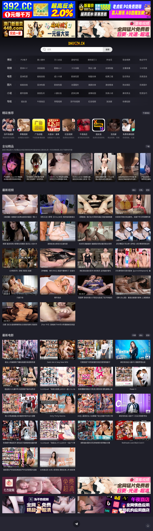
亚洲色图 (41, 85)
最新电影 (8, 335)
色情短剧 (126, 101)
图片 (9, 84)
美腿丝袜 (92, 85)
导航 (9, 101)
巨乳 (141, 190)
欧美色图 (58, 85)
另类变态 (143, 76)
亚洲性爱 (24, 76)
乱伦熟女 (126, 76)
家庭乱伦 (41, 93)
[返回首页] (148, 526)
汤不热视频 (75, 101)
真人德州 (41, 59)
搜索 (107, 49)
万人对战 (58, 59)
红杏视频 (92, 101)
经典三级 (109, 76)
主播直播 (126, 68)
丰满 (134, 335)
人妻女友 (58, 93)
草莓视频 (58, 101)
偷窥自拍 (24, 85)
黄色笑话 (126, 93)
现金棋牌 (126, 59)
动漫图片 (75, 85)
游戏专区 (75, 59)
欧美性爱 (75, 76)
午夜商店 (41, 101)
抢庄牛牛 (143, 59)
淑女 (141, 335)
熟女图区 (126, 85)
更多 (148, 190)
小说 (9, 93)
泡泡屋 (109, 101)
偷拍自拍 (41, 76)
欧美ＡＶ (58, 68)
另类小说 (109, 93)
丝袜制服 (109, 68)
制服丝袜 (92, 76)
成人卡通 (58, 76)
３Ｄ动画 (75, 68)
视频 (9, 68)
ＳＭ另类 (143, 68)
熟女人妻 (92, 68)
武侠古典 (75, 93)
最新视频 (8, 190)
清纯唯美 (109, 85)
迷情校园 (92, 93)
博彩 (9, 59)
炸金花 (109, 59)
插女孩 (24, 101)
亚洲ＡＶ (24, 68)
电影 (9, 76)
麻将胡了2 (92, 59)
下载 (148, 146)
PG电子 (24, 59)
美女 (134, 190)
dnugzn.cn (76, 43)
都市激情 (24, 93)
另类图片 (143, 85)
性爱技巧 (143, 93)
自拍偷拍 (41, 68)
